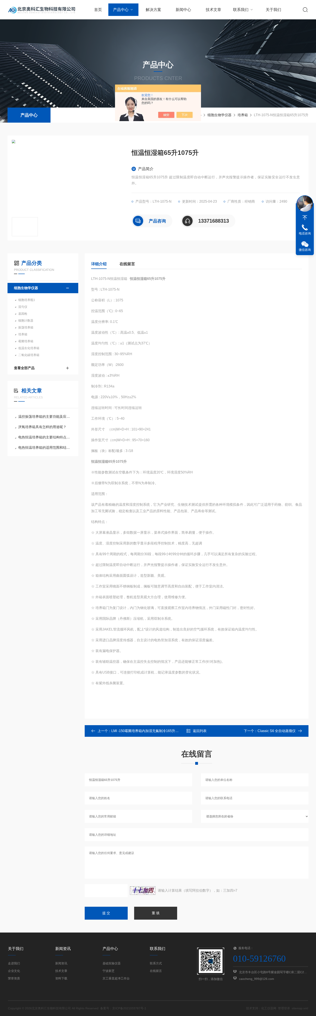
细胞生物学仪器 (219, 115)
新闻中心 (183, 10)
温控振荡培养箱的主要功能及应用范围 (45, 416)
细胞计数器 (25, 320)
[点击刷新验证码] (143, 890)
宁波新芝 (109, 971)
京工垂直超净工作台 (116, 978)
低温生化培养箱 (28, 348)
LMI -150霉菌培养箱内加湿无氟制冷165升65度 (147, 731)
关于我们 (273, 10)
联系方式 (156, 963)
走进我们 (14, 963)
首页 (98, 10)
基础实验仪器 (112, 963)
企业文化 (14, 971)
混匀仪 (22, 306)
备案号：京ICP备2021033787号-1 (123, 1008)
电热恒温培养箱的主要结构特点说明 (45, 437)
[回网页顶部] (304, 217)
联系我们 (241, 10)
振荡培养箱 (25, 327)
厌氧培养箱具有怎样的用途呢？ (42, 427)
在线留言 (127, 264)
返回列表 (200, 731)
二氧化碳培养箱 (28, 355)
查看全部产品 (24, 368)
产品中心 (121, 10)
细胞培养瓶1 (26, 300)
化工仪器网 (268, 1008)
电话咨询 (305, 233)
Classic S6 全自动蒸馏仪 (277, 731)
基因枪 (22, 313)
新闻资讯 (61, 963)
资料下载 (61, 978)
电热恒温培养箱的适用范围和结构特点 (45, 447)
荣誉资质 (14, 978)
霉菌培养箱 (25, 341)
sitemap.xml (300, 1008)
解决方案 (153, 10)
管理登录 (284, 1008)
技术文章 (213, 10)
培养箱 (243, 115)
